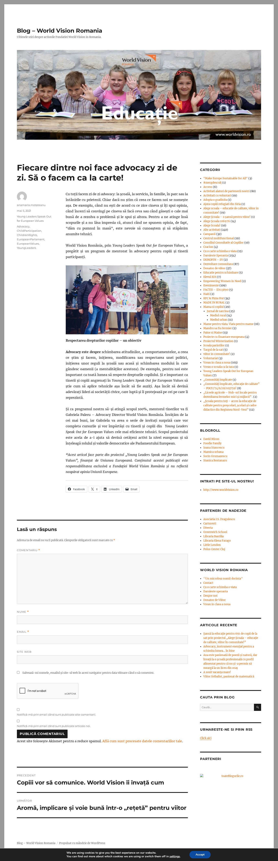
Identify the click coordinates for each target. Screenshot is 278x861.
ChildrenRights (27, 235)
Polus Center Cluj (214, 549)
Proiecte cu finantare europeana (224, 337)
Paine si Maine (212, 332)
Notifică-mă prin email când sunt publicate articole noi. (54, 726)
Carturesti (209, 523)
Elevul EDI (209, 277)
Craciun (208, 247)
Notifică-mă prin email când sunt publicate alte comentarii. (56, 714)
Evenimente (211, 285)
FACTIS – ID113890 (215, 289)
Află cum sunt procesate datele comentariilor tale (142, 741)
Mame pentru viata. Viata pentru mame (228, 324)
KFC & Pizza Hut (213, 298)
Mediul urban (218, 319)
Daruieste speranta (215, 591)
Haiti (206, 294)
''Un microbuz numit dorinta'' (223, 578)
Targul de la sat (213, 349)
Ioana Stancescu (213, 447)
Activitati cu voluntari (217, 195)
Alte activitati (211, 230)
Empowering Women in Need (222, 281)
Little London (212, 545)
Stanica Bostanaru (215, 460)
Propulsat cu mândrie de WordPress (82, 843)
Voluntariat (210, 358)
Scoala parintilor (214, 345)
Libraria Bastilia (213, 536)
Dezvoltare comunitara (218, 264)
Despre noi (210, 595)
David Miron (211, 439)
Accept (200, 855)
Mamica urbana (213, 452)
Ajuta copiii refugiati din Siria (222, 204)
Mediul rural (218, 315)
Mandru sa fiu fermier (217, 328)
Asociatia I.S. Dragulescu (219, 519)
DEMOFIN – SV (213, 260)
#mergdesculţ (212, 182)
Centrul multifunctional (218, 238)
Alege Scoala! (211, 225)
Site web (24, 651)
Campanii (209, 234)
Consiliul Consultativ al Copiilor (223, 242)
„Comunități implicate (217, 379)
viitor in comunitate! (216, 354)
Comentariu (28, 550)
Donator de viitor (214, 268)
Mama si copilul (213, 307)
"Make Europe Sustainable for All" (225, 178)
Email (23, 632)
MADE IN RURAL (214, 302)
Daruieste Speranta (215, 255)
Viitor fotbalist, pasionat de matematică (228, 676)
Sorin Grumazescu (215, 456)
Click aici (205, 738)
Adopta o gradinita (215, 200)
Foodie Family (212, 443)
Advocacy (23, 226)
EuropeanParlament (30, 239)
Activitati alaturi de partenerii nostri (226, 191)
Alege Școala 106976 (216, 221)
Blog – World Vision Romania (59, 30)
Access (207, 187)
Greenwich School (215, 532)
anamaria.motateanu (31, 205)
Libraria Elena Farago (217, 540)
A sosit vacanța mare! (217, 672)
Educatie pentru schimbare (220, 272)
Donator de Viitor (214, 600)
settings (175, 856)
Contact (208, 583)
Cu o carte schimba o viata (220, 251)
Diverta (208, 528)
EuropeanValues (28, 243)
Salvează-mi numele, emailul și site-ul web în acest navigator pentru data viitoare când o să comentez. (88, 673)
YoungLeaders (26, 247)
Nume (23, 612)
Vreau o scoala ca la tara (218, 367)
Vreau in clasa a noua (216, 362)
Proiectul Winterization (218, 341)
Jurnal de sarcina (218, 311)
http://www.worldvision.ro (220, 490)
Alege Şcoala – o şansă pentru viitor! (227, 217)
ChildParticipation (29, 230)
